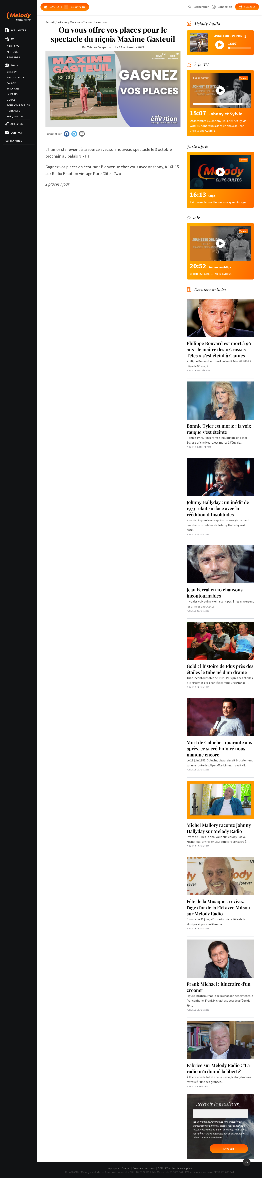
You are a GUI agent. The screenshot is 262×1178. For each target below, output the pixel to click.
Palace (11, 83)
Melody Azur (15, 77)
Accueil (50, 22)
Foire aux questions (144, 1168)
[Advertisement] (112, 214)
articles (62, 22)
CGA (167, 1168)
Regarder (13, 57)
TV (12, 39)
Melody (12, 72)
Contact (17, 132)
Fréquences (15, 116)
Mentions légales (182, 1168)
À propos (113, 1168)
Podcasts (13, 111)
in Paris (12, 94)
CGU (160, 1168)
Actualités (18, 30)
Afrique (12, 51)
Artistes (17, 124)
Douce (11, 99)
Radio (14, 65)
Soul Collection (18, 105)
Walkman (13, 88)
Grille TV (13, 46)
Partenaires (13, 140)
